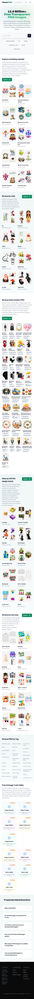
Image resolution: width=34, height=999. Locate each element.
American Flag (5, 757)
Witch (3, 747)
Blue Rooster (15, 401)
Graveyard (14, 766)
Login (14, 970)
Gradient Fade (28, 367)
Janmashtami (6, 165)
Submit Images (16, 974)
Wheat (3, 769)
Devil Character (5, 354)
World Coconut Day (23, 165)
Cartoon (20, 225)
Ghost (18, 338)
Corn (19, 41)
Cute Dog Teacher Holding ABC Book (11, 448)
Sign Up (15, 972)
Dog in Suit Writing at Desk (4, 447)
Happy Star (20, 354)
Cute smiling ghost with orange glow (19, 334)
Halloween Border (10, 41)
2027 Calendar (22, 584)
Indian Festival (15, 773)
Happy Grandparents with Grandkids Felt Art (12, 351)
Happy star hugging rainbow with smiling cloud (20, 351)
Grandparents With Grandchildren (27, 770)
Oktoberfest (5, 143)
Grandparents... (12, 352)
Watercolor (21, 266)
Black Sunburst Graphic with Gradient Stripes (19, 366)
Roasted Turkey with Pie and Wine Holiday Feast (27, 432)
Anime (3, 246)
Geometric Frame (27, 370)
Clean (7, 2)
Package (4, 522)
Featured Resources (5, 978)
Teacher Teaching (23, 522)
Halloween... (5, 336)
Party (19, 667)
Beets (19, 604)
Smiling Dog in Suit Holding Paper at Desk (5, 464)
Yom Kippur (5, 100)
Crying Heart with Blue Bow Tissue (27, 333)
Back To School (22, 687)
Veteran (25, 774)
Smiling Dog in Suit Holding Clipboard (18, 448)
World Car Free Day (23, 122)
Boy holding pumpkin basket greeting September (16, 415)
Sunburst (19, 369)
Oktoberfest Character (15, 754)
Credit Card (5, 604)
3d (2, 225)
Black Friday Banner (26, 759)
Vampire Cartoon (11, 338)
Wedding (4, 667)
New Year (4, 728)
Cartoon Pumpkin (27, 763)
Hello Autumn (17, 49)
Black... (11, 367)
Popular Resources (5, 974)
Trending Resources (5, 970)
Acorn (13, 750)
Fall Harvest (24, 401)
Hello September (28, 385)
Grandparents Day (13, 45)
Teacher (26, 41)
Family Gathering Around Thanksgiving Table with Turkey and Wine (17, 432)
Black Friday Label (6, 776)
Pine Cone (25, 752)
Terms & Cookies (25, 975)
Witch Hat (14, 747)
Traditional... (5, 433)
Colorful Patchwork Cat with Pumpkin (4, 366)
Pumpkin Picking (16, 763)
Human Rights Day (7, 563)
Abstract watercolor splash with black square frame (20, 383)
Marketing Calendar (4, 982)
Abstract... (19, 386)
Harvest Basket (5, 750)
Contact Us (26, 978)
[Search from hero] (29, 35)
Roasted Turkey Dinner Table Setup (6, 432)
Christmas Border (27, 777)
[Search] (26, 2)
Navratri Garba (26, 755)
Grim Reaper (28, 354)
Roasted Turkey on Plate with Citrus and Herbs (26, 414)
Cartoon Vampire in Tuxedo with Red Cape (12, 334)
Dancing (4, 543)
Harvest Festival (27, 766)
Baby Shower (21, 708)
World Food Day (5, 773)
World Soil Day (22, 563)
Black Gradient (20, 384)
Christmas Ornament (14, 777)
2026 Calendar (6, 646)
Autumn (4, 708)
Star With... (20, 352)
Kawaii (19, 246)
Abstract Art (12, 370)
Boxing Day (5, 584)
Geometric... (12, 386)
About (25, 970)
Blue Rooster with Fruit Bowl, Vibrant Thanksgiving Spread (16, 398)
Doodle (4, 287)
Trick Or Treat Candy (26, 744)
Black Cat (5, 369)
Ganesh (23, 45)
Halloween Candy (6, 743)
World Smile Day (6, 122)
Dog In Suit (25, 451)
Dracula (4, 766)
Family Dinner (6, 418)
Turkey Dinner (6, 435)
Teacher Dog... (4, 450)
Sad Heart (26, 338)
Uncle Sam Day (22, 185)
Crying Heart (26, 336)
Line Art (4, 266)
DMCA (24, 972)
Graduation (5, 687)
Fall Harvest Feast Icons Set (26, 397)
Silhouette (21, 287)
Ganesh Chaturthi (7, 185)
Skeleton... (5, 338)
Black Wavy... (4, 387)
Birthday (20, 646)
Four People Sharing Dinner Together (5, 414)
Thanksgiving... (6, 399)
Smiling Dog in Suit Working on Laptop (27, 447)
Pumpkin (4, 763)
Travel (19, 728)
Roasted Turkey (25, 418)
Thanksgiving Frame (15, 759)
